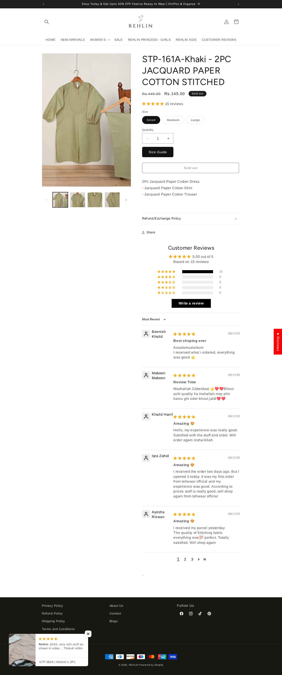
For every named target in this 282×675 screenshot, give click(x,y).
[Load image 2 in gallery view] (77, 199)
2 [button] (185, 559)
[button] (47, 22)
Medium (175, 121)
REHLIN (134, 665)
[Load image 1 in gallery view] (60, 199)
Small (153, 121)
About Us (116, 605)
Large (198, 121)
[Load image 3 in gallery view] (95, 199)
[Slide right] (126, 200)
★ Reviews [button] (278, 341)
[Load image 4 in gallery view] (112, 199)
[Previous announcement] (43, 4)
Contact (115, 613)
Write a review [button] (191, 303)
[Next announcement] (238, 4)
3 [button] (192, 559)
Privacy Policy (52, 605)
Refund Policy (52, 613)
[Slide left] (47, 200)
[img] (184, 334)
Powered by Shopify (151, 665)
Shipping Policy (53, 621)
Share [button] (151, 232)
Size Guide (158, 152)
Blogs (113, 621)
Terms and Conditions (58, 629)
